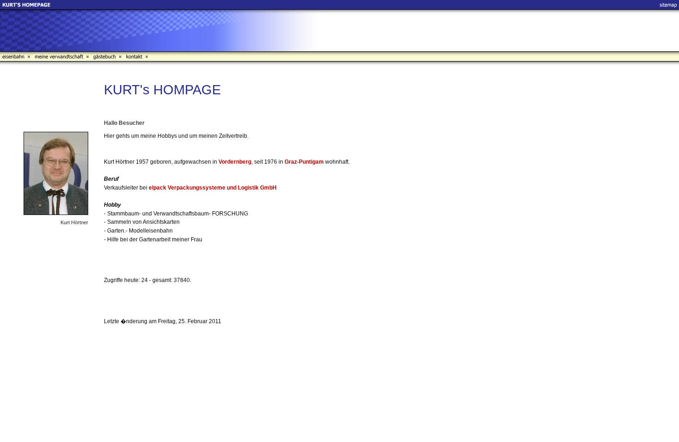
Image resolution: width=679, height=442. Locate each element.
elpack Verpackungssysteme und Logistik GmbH (213, 187)
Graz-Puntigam (304, 162)
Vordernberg (234, 162)
